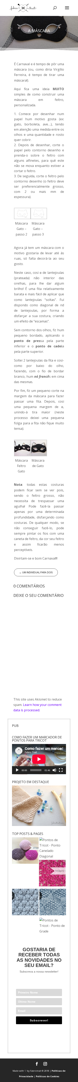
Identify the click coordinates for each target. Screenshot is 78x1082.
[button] (22, 222)
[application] (39, 759)
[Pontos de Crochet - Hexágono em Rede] (52, 874)
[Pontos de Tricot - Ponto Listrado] (25, 903)
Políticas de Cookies (47, 1076)
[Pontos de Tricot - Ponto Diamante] (52, 903)
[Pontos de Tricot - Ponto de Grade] (52, 926)
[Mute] (54, 770)
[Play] (17, 770)
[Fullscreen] (61, 770)
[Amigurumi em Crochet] (25, 851)
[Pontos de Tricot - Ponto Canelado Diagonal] (52, 848)
